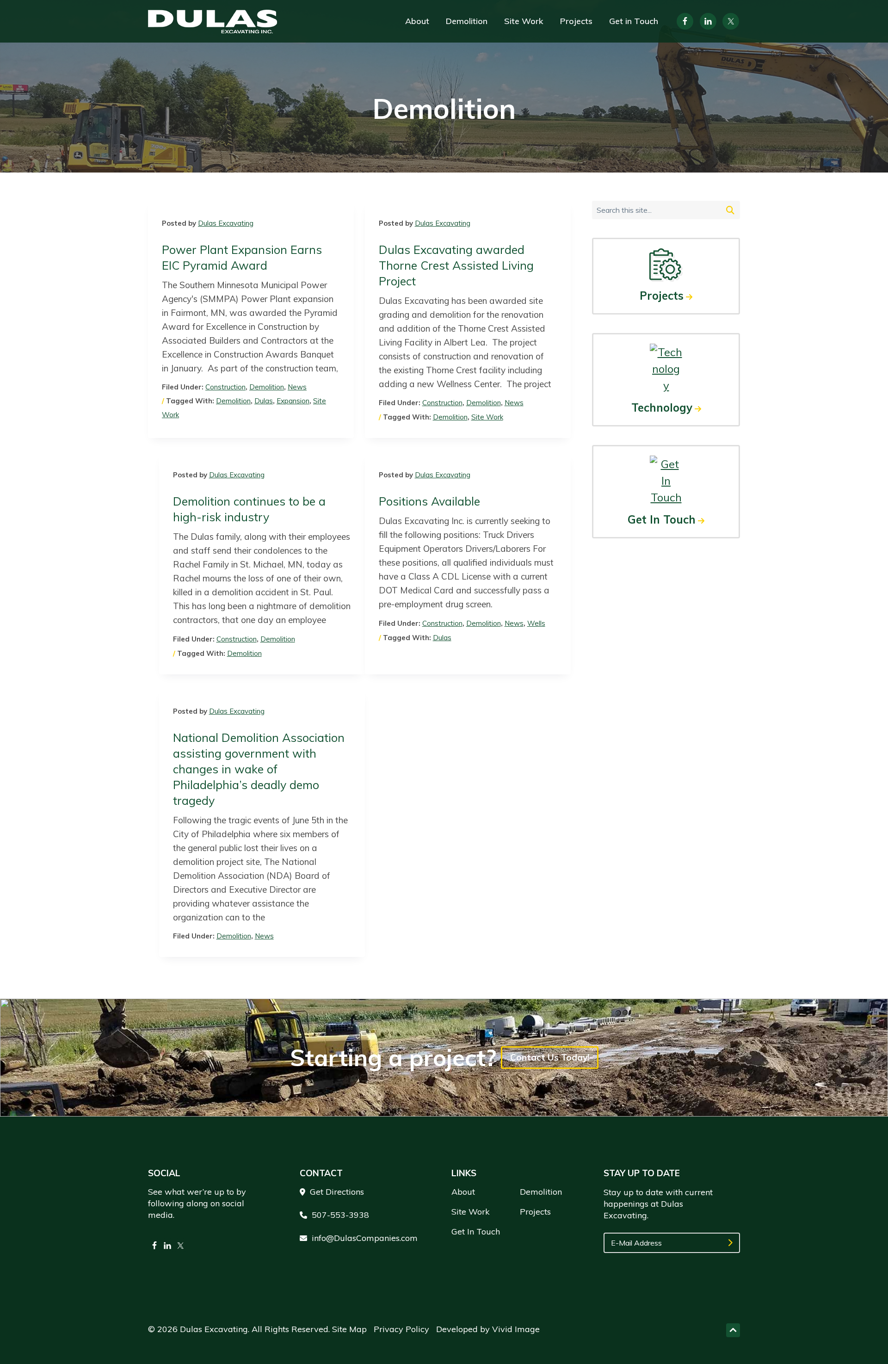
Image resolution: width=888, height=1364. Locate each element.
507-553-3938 (340, 1215)
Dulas (263, 400)
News (297, 387)
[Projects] (666, 265)
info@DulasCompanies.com (365, 1238)
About (463, 1191)
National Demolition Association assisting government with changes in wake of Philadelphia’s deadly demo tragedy (259, 769)
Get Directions (337, 1191)
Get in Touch (475, 1231)
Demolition (266, 387)
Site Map (349, 1329)
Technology (661, 407)
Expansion (293, 400)
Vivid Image (516, 1329)
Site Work (487, 417)
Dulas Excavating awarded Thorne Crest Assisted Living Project (456, 265)
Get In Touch (662, 519)
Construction (225, 387)
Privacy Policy (401, 1329)
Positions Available (429, 501)
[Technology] (666, 369)
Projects (662, 295)
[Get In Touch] (666, 481)
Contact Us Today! (549, 1057)
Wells (536, 623)
